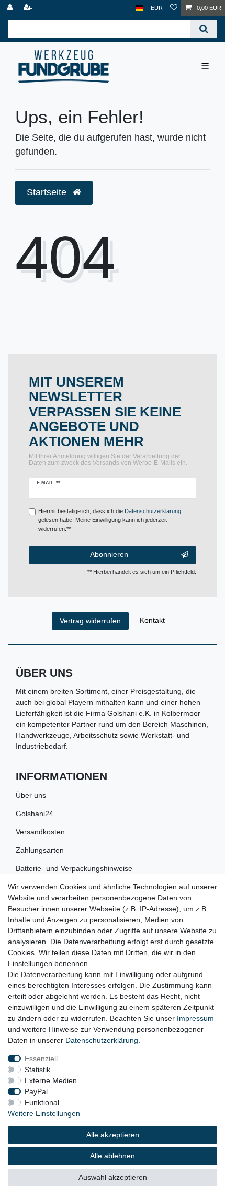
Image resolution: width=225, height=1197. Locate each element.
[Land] (139, 8)
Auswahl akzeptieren (112, 1177)
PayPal (36, 1091)
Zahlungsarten (40, 850)
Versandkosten (40, 832)
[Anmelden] (11, 8)
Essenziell (41, 1058)
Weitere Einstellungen (44, 1113)
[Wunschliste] (173, 8)
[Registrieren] (29, 8)
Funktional (42, 1102)
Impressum (195, 1018)
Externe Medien (51, 1080)
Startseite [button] (48, 192)
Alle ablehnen (112, 1156)
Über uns (31, 795)
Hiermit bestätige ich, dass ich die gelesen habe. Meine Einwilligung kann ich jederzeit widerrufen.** (109, 520)
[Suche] (203, 29)
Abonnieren (109, 554)
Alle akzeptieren (112, 1135)
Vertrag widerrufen (90, 621)
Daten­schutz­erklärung (101, 1040)
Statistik (37, 1069)
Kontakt (152, 620)
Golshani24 (34, 813)
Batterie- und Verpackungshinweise (74, 868)
